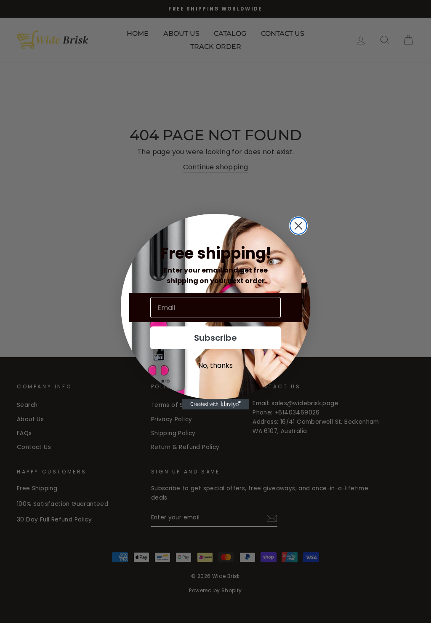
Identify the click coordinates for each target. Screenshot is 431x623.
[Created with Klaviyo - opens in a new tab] (215, 404)
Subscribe (215, 338)
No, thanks (215, 365)
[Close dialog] (298, 225)
